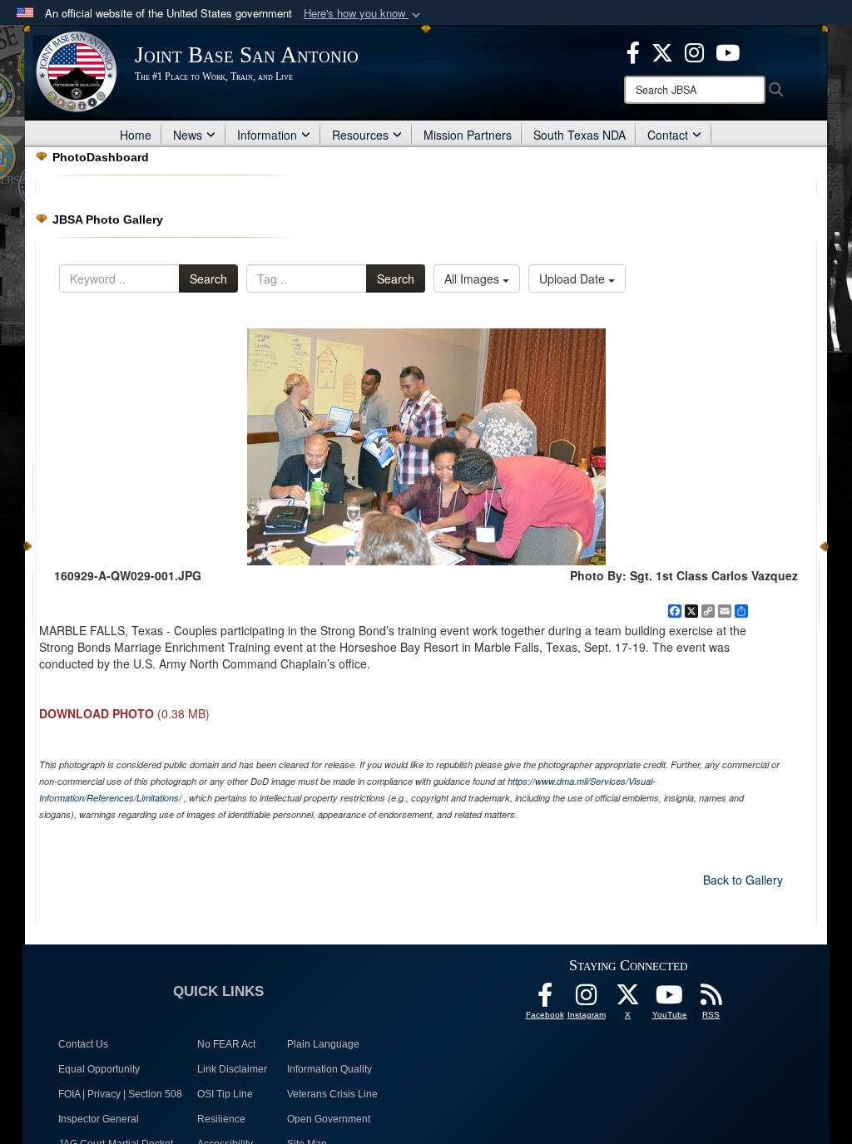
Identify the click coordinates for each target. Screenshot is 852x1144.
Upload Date (573, 278)
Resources (360, 134)
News (187, 134)
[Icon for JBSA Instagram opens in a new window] (694, 50)
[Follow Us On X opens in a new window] (628, 999)
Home (135, 134)
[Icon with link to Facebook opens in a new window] (633, 50)
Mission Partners (468, 134)
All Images (473, 278)
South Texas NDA (579, 134)
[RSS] (711, 999)
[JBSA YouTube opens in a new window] (728, 50)
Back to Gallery (743, 879)
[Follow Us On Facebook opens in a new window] (545, 999)
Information (267, 134)
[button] (364, 13)
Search (208, 278)
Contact (667, 134)
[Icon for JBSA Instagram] (586, 999)
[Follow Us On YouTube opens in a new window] (670, 999)
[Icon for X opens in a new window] (662, 50)
